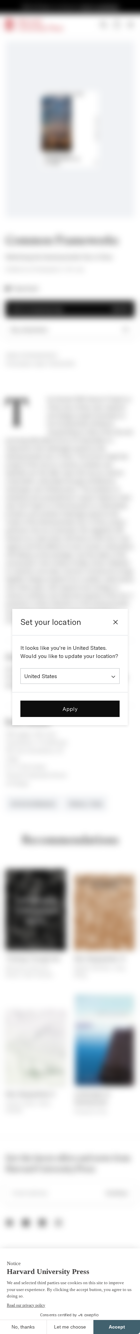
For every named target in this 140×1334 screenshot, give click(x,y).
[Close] (115, 622)
